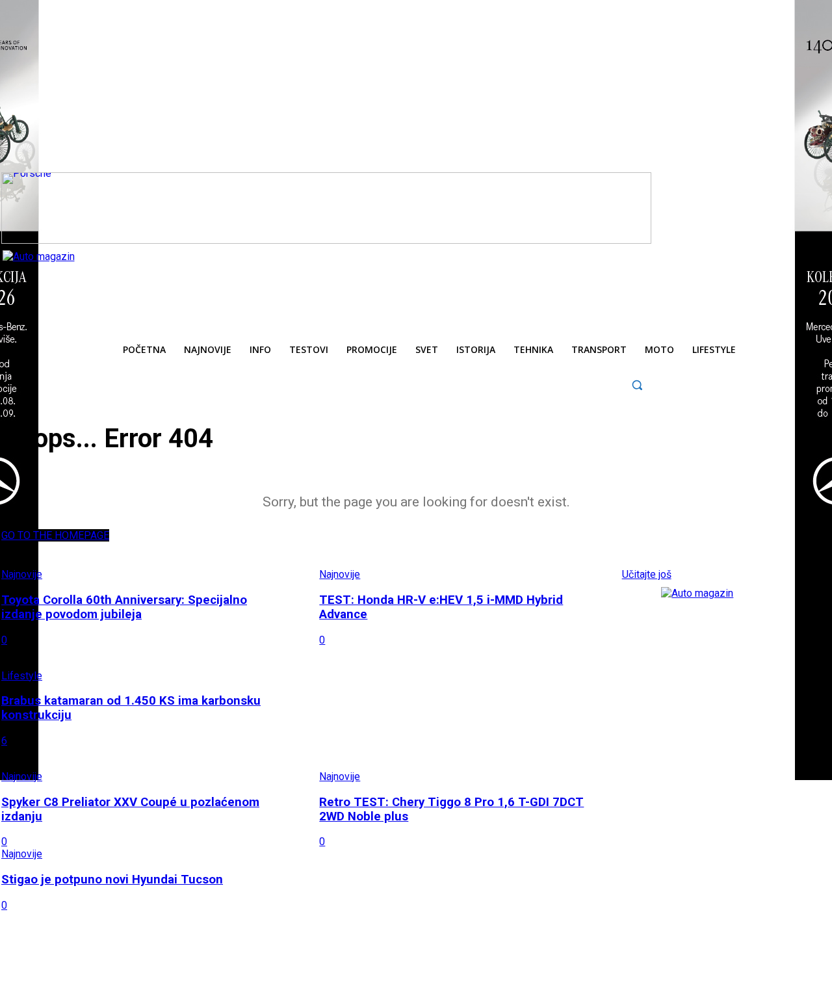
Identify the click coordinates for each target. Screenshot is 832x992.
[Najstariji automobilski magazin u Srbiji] (90, 279)
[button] (637, 384)
